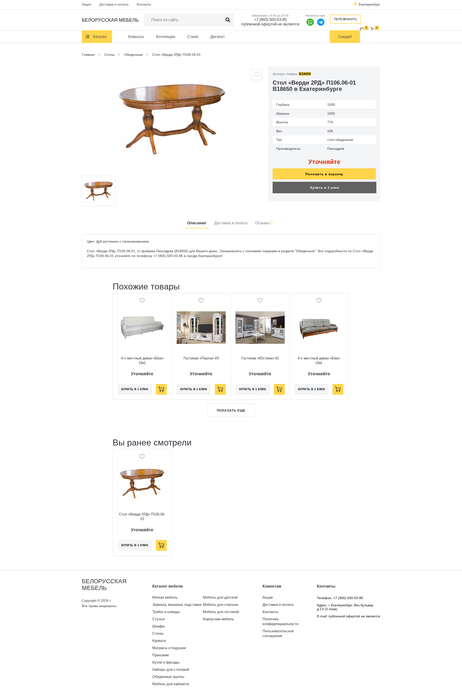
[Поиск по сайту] (227, 19)
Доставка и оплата (113, 4)
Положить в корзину (324, 174)
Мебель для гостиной (221, 612)
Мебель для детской (220, 597)
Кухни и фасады (166, 662)
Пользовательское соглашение (278, 633)
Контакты (144, 4)
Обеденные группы (168, 677)
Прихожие (160, 655)
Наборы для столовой (170, 669)
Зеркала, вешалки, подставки (176, 604)
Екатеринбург (369, 4)
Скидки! (345, 37)
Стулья (158, 619)
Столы (157, 633)
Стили (192, 37)
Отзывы (264, 223)
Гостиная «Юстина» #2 (260, 358)
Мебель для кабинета (170, 684)
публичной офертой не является (270, 24)
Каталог (100, 37)
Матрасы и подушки (169, 648)
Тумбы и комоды (166, 612)
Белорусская (110, 20)
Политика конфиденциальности (280, 621)
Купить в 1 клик (324, 187)
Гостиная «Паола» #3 (201, 358)
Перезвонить (345, 19)
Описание (196, 223)
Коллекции (165, 37)
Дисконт (217, 37)
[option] (172, 119)
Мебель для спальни (220, 604)
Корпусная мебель (218, 619)
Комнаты (136, 37)
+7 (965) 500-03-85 (270, 20)
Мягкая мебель (165, 597)
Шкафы (158, 626)
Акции (86, 4)
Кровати (159, 641)
